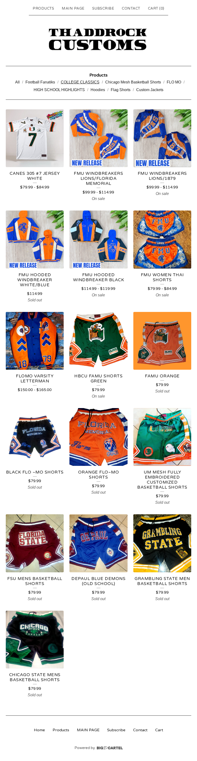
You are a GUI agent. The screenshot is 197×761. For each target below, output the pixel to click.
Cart (159, 730)
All (17, 82)
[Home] (98, 39)
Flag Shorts (120, 90)
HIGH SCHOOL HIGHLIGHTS (59, 90)
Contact (131, 8)
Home (39, 730)
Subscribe (103, 8)
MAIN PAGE (73, 8)
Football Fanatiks (40, 82)
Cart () (156, 8)
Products (43, 8)
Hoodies (98, 90)
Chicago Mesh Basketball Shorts (133, 82)
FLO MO (174, 82)
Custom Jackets (149, 90)
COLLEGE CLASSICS (80, 82)
